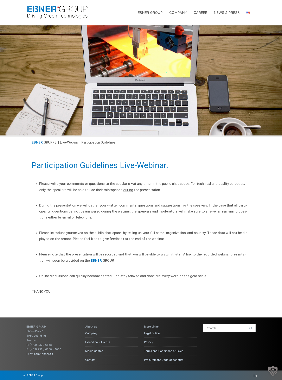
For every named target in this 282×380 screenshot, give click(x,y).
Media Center (94, 351)
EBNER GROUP (150, 13)
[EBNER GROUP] (57, 23)
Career (200, 13)
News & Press (227, 13)
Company (178, 13)
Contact (90, 359)
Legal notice (152, 333)
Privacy (148, 342)
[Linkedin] (255, 375)
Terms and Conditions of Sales (163, 351)
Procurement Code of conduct (163, 359)
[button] (273, 371)
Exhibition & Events (97, 342)
